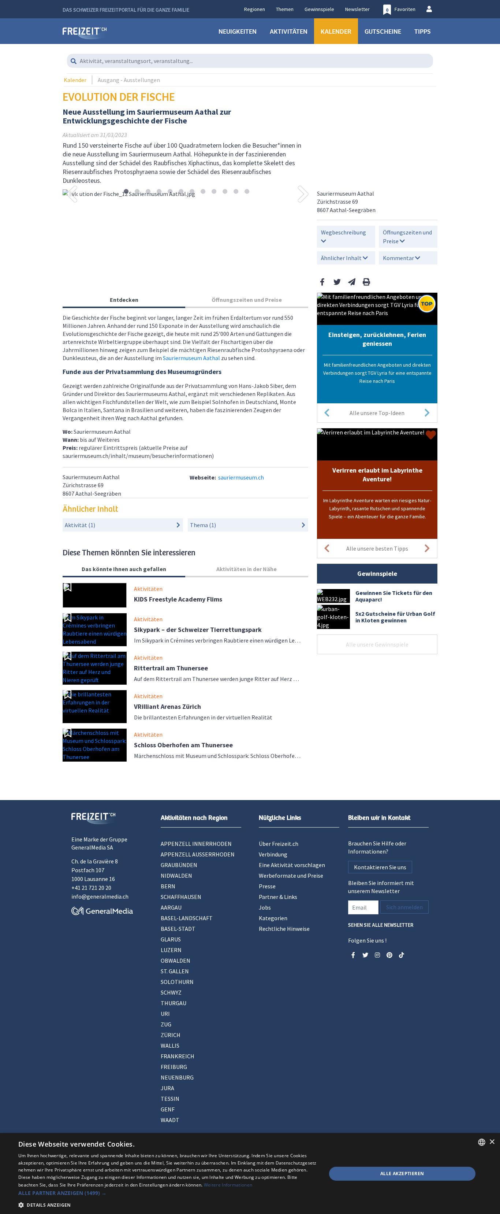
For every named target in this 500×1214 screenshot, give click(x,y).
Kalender (336, 31)
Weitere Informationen (228, 1185)
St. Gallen (175, 971)
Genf (168, 1109)
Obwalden (175, 960)
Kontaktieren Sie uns (380, 867)
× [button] (492, 1142)
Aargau (171, 907)
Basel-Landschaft (187, 918)
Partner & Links (278, 896)
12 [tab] (246, 191)
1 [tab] (126, 191)
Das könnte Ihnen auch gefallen (124, 569)
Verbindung (273, 854)
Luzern (171, 950)
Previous (72, 194)
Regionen (254, 9)
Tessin (170, 1098)
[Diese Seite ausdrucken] (366, 281)
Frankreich (177, 1056)
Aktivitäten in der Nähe (246, 569)
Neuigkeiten (238, 31)
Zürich (170, 1035)
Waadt (170, 1120)
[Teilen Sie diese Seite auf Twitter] (337, 281)
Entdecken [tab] (124, 299)
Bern (168, 886)
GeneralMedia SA (92, 847)
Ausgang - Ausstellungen (129, 80)
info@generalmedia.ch (99, 896)
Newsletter (357, 9)
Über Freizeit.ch (278, 843)
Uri (165, 1013)
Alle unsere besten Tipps (377, 548)
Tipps (422, 31)
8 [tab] (203, 191)
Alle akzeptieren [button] (402, 1173)
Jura (167, 1088)
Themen (285, 9)
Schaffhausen (181, 896)
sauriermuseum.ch (241, 477)
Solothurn (177, 981)
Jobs (265, 907)
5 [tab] (170, 191)
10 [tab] (225, 191)
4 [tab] (159, 191)
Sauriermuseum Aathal (191, 358)
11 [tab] (235, 191)
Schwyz (171, 992)
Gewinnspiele (319, 9)
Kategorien (273, 918)
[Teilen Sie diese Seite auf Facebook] (322, 281)
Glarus (171, 939)
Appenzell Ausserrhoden (198, 854)
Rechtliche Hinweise (284, 928)
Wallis (170, 1045)
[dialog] (250, 1173)
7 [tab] (192, 191)
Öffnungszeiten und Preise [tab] (247, 299)
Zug (166, 1024)
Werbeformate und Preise (291, 875)
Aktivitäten (288, 31)
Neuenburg (177, 1077)
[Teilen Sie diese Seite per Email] (351, 281)
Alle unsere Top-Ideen (377, 413)
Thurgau (173, 1003)
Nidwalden (176, 875)
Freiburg (174, 1066)
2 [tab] (137, 191)
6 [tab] (181, 191)
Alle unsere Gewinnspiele (377, 644)
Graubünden (179, 865)
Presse (267, 886)
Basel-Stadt (178, 928)
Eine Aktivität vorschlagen (292, 865)
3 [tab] (148, 191)
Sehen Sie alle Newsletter (380, 924)
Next (303, 194)
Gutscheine (383, 31)
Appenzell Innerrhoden (196, 843)
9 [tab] (214, 191)
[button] (167, 1193)
